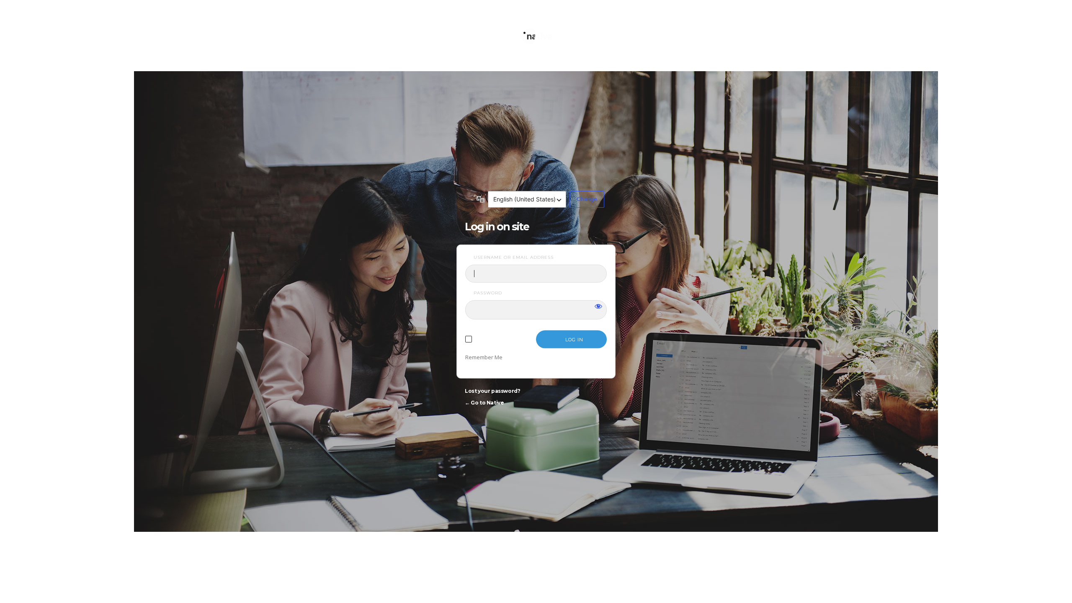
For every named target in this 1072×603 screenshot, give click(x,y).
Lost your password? (492, 391)
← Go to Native (484, 402)
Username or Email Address (514, 257)
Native (536, 32)
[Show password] (598, 305)
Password (488, 293)
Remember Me (483, 357)
